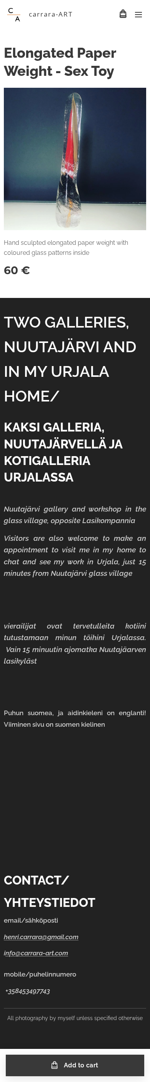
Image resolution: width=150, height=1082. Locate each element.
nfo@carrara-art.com (36, 953)
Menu (138, 14)
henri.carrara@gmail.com (41, 937)
